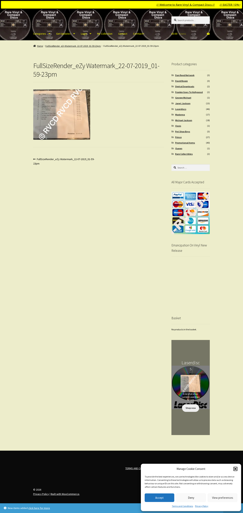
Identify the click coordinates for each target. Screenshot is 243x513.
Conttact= (138, 33)
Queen (178, 148)
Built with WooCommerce (65, 494)
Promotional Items (185, 142)
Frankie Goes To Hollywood (189, 92)
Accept (159, 498)
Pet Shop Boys (182, 131)
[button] (235, 469)
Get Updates (63, 33)
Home (40, 45)
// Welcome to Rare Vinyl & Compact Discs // (177, 4)
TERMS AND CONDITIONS (138, 468)
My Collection (104, 33)
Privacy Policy (201, 506)
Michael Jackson (183, 120)
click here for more (39, 508)
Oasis (178, 125)
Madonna (180, 114)
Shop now (191, 408)
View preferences (222, 498)
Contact (122, 33)
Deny (191, 498)
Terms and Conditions (182, 506)
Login (84, 33)
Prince (178, 137)
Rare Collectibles (184, 153)
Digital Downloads (184, 86)
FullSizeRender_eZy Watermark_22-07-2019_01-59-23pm (73, 45)
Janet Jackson (182, 103)
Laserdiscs (180, 109)
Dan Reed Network (184, 75)
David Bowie (181, 80)
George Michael (183, 97)
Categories (39, 33)
